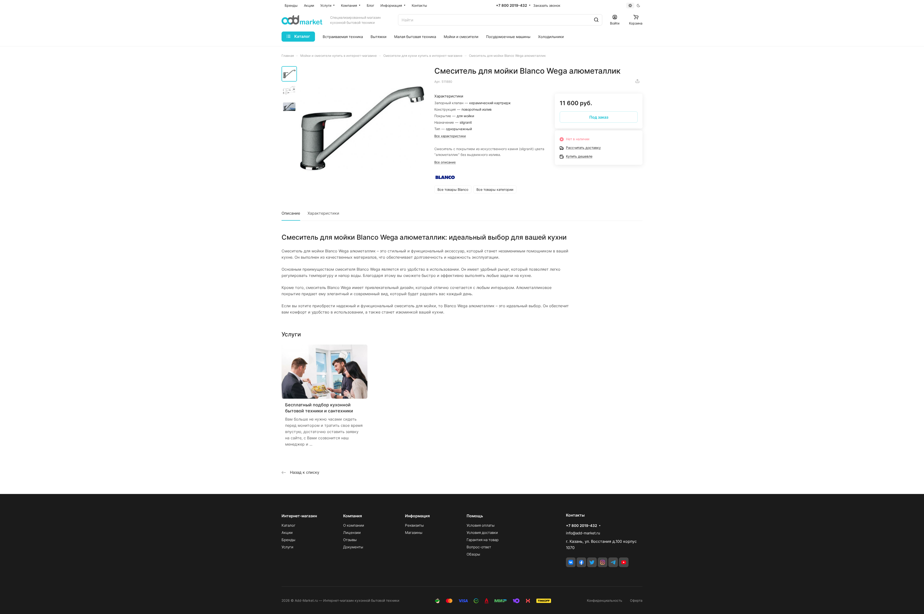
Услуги (287, 547)
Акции (287, 532)
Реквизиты (414, 525)
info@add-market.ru (583, 533)
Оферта (636, 600)
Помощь (475, 515)
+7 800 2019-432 (511, 5)
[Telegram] (613, 562)
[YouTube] (624, 562)
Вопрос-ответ (479, 547)
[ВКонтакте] (571, 562)
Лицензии (352, 532)
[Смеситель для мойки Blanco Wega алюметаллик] (362, 128)
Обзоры (473, 554)
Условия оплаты (480, 525)
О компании (353, 525)
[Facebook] (581, 562)
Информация (417, 515)
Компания (352, 515)
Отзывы (350, 539)
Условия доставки (482, 532)
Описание (291, 213)
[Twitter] (592, 562)
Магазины (413, 532)
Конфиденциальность (604, 600)
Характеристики (323, 213)
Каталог (288, 525)
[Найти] (596, 20)
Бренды (288, 539)
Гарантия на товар (483, 539)
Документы (353, 547)
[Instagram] (602, 562)
